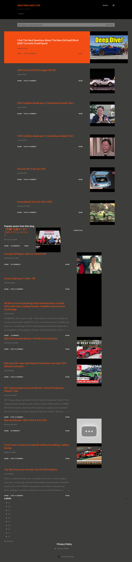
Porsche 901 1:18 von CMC (31, 168)
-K (9, 537)
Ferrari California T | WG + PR (19, 278)
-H (9, 529)
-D (9, 514)
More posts (78, 230)
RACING (21, 13)
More (81, 53)
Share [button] (19, 53)
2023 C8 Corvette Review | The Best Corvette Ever (31, 338)
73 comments (16, 264)
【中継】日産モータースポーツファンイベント (16, 232)
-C (9, 510)
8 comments (15, 431)
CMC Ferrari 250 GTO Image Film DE (36, 70)
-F (9, 522)
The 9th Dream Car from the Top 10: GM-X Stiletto (30, 469)
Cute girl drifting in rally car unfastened (25, 253)
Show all (110, 25)
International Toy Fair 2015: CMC (34, 201)
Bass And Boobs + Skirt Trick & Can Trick (25, 420)
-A (9, 503)
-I (8, 533)
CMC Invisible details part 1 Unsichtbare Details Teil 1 (45, 136)
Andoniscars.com (28, 5)
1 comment (15, 335)
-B (9, 506)
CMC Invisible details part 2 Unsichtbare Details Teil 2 (45, 103)
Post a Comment (30, 53)
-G (9, 525)
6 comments (15, 246)
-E (9, 518)
